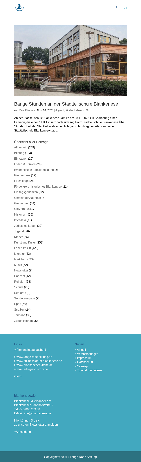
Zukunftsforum (23, 320)
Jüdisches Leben (25, 225)
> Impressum (83, 358)
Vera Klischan (27, 110)
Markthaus (21, 259)
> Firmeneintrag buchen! (30, 349)
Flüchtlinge (21, 180)
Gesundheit (21, 203)
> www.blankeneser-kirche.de (33, 365)
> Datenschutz (84, 362)
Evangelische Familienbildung (34, 169)
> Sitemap (81, 366)
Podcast (19, 276)
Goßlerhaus (22, 208)
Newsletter (21, 270)
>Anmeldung (22, 431)
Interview (20, 220)
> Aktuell (80, 349)
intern (17, 376)
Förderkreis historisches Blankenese (38, 186)
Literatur (19, 253)
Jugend (59, 110)
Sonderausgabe (24, 298)
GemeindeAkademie (27, 197)
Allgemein (20, 147)
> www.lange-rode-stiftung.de (33, 356)
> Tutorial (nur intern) (88, 370)
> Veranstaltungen (86, 354)
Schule (18, 287)
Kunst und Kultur (25, 242)
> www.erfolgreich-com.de (31, 369)
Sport (17, 303)
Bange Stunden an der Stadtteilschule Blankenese (66, 104)
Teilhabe (19, 315)
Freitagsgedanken (26, 192)
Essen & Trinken (25, 164)
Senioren (20, 292)
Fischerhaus (22, 175)
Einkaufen (20, 158)
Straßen (19, 309)
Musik (18, 264)
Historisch (20, 214)
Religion (19, 281)
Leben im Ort (82, 110)
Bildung (19, 152)
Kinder (69, 110)
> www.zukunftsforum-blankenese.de (38, 361)
